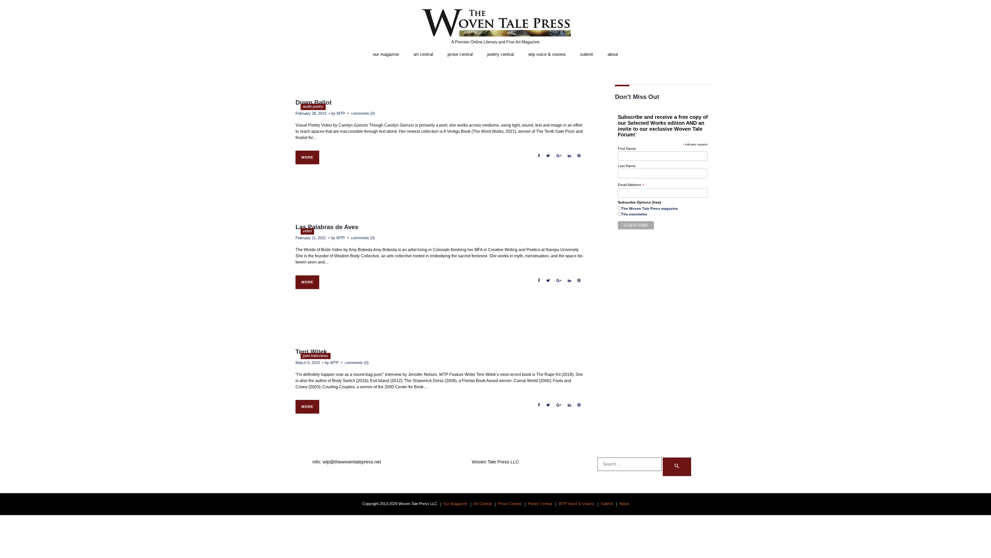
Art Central (423, 54)
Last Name (627, 166)
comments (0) (363, 113)
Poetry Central (500, 54)
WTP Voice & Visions (547, 54)
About (613, 54)
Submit (586, 54)
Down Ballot (313, 102)
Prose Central (460, 54)
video (307, 231)
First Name (627, 148)
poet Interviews (315, 355)
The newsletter (634, 214)
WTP (341, 113)
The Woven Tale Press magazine (649, 208)
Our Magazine (386, 54)
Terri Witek (311, 351)
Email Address (631, 184)
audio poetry (313, 106)
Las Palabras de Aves (326, 226)
